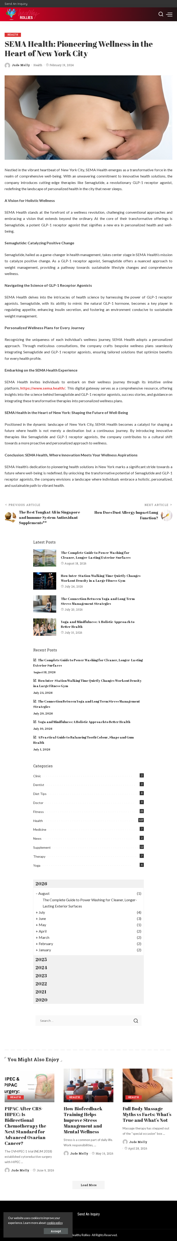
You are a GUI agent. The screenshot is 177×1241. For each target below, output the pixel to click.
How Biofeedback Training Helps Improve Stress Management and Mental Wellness (83, 1120)
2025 (41, 959)
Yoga (36, 865)
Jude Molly (21, 65)
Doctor (38, 803)
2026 (41, 884)
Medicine (39, 829)
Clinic (37, 776)
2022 (41, 984)
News (37, 838)
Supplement (42, 847)
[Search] (161, 14)
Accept (56, 1231)
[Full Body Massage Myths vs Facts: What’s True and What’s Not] (147, 1085)
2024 (41, 967)
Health (12, 34)
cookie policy (55, 1223)
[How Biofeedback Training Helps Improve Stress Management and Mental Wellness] (88, 1085)
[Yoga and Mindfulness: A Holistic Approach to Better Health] (44, 627)
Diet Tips (40, 794)
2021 (40, 992)
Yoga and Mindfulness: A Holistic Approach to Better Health (84, 722)
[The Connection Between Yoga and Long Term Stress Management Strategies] (44, 604)
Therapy (39, 856)
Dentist (38, 785)
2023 (41, 975)
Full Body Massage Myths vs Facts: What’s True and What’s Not (147, 1114)
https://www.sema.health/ (42, 388)
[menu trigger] (169, 14)
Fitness (38, 812)
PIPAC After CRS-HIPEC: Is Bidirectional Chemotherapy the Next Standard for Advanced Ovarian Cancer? (25, 1125)
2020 (41, 1000)
